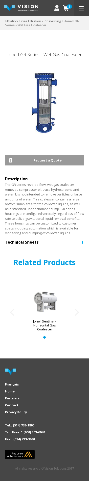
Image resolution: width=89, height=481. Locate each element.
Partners (12, 398)
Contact (12, 405)
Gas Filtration (31, 21)
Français (12, 384)
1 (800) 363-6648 (33, 432)
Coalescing (52, 21)
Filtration (11, 21)
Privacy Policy (16, 412)
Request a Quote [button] (47, 160)
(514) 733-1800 (23, 425)
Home (10, 391)
